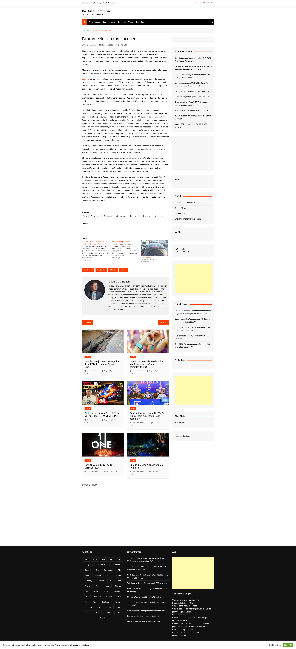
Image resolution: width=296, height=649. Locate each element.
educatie (102, 270)
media (107, 586)
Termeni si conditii (89, 3)
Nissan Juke (145, 257)
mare (119, 581)
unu (87, 613)
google (118, 575)
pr (86, 602)
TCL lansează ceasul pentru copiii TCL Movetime (147, 583)
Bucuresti (116, 565)
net (86, 591)
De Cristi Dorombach (97, 11)
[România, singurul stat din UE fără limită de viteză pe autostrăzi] (96, 250)
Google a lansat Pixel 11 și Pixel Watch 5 (144, 597)
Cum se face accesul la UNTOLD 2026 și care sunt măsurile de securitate (147, 416)
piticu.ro (97, 597)
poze (119, 597)
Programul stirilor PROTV (182, 603)
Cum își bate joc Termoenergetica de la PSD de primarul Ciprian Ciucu (102, 364)
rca (94, 602)
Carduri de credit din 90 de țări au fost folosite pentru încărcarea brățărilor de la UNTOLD (147, 364)
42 (118, 45)
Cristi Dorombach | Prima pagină (188, 219)
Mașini (113, 270)
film (119, 570)
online (105, 591)
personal (117, 591)
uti (97, 613)
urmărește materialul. (81, 645)
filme (87, 575)
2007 (86, 559)
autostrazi (89, 270)
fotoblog (98, 575)
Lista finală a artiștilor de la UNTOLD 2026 (192, 91)
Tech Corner (141, 22)
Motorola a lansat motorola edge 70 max (143, 621)
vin (119, 613)
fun (108, 575)
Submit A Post (180, 208)
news (95, 591)
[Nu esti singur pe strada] (126, 249)
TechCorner (182, 304)
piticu (87, 597)
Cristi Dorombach (90, 45)
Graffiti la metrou (179, 635)
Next (162, 322)
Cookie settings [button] (275, 645)
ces (97, 570)
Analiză (112, 22)
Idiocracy (88, 581)
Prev (89, 322)
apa (103, 559)
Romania (88, 607)
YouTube (103, 618)
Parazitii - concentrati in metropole (186, 633)
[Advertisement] (193, 278)
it (110, 581)
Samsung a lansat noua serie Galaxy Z (143, 616)
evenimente (108, 570)
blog (87, 565)
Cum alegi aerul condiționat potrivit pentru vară (146, 611)
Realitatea (105, 602)
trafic (124, 270)
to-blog (108, 607)
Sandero (86, 79)
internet (101, 581)
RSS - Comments (182, 252)
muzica (118, 586)
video (108, 613)
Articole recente (184, 51)
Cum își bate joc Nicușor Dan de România (192, 97)
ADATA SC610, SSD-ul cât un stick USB (191, 110)
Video (130, 22)
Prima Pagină (94, 22)
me (97, 586)
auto (111, 559)
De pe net (122, 22)
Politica (109, 597)
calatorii (88, 570)
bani (119, 559)
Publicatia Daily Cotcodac (183, 630)
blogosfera (101, 565)
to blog (125, 45)
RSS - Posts (180, 249)
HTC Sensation (178, 615)
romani (118, 602)
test (98, 607)
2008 (95, 559)
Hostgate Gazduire (182, 436)
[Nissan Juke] (154, 248)
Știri (104, 22)
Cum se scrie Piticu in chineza (184, 606)
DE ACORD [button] (288, 645)
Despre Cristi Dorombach (106, 3)
